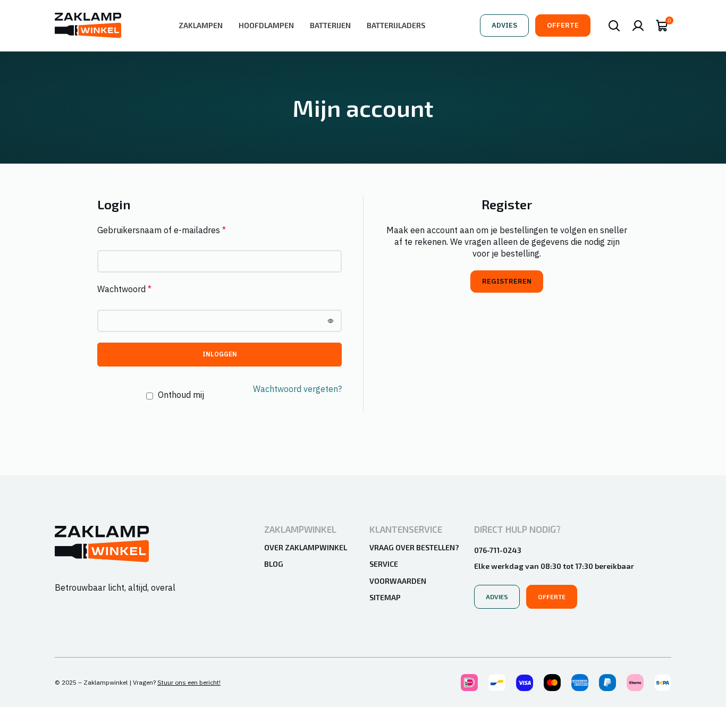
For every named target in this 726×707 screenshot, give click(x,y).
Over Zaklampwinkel (305, 547)
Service (383, 563)
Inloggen (219, 354)
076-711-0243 (497, 550)
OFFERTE (563, 25)
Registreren (506, 281)
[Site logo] (88, 24)
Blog (273, 563)
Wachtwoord (124, 289)
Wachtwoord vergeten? (297, 389)
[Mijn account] (638, 25)
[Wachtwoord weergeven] (330, 321)
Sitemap (385, 597)
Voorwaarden (397, 580)
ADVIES (504, 25)
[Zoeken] (614, 25)
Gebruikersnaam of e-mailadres (161, 230)
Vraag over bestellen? (414, 547)
